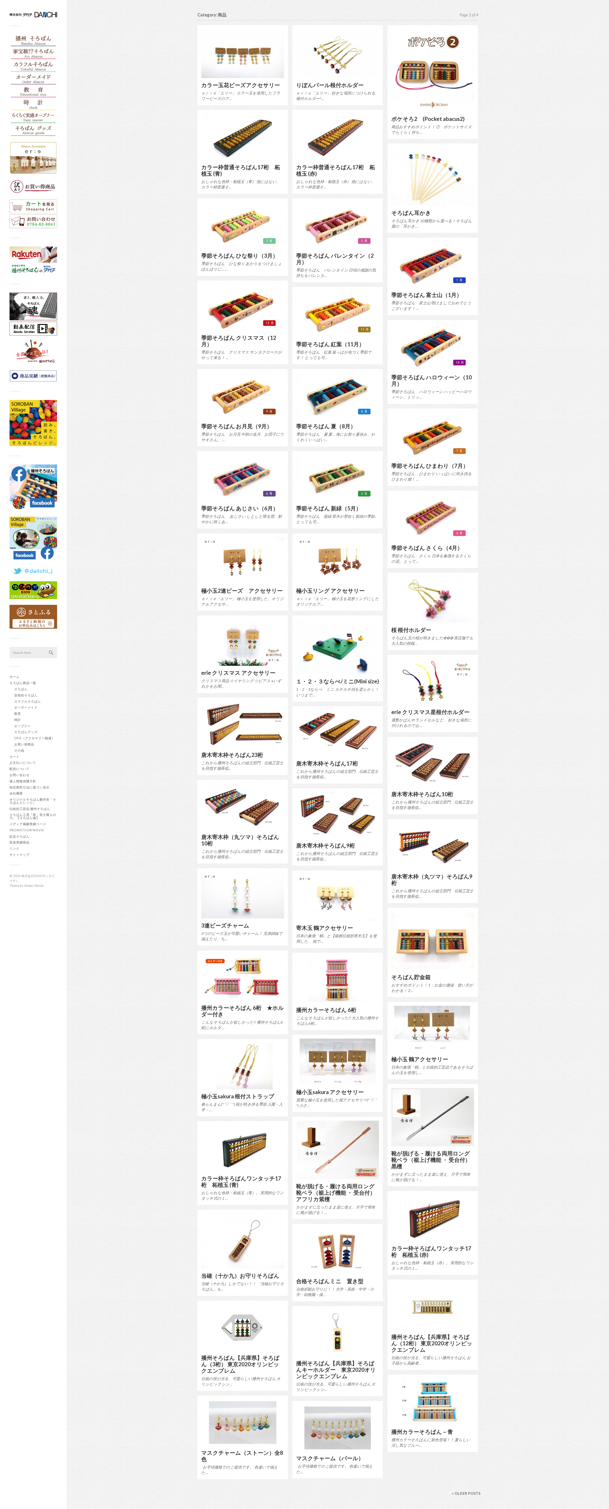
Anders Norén (34, 886)
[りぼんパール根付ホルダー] (337, 53)
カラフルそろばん (27, 701)
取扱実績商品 (19, 842)
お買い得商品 (24, 744)
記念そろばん (19, 836)
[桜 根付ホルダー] (432, 600)
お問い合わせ (19, 775)
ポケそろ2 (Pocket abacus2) (428, 119)
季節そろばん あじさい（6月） (239, 508)
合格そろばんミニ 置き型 (329, 1281)
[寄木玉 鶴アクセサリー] (337, 897)
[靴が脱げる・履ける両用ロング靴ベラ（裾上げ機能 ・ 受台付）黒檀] (432, 1117)
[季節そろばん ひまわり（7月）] (432, 435)
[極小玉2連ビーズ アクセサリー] (242, 560)
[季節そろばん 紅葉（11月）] (337, 314)
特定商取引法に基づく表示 (29, 787)
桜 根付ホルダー (411, 630)
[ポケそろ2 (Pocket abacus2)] (432, 70)
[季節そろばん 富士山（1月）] (432, 265)
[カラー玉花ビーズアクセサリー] (242, 53)
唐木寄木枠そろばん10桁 (422, 794)
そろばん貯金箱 (411, 977)
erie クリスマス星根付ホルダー (430, 712)
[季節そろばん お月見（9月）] (242, 396)
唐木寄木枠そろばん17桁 (327, 763)
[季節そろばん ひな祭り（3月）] (242, 225)
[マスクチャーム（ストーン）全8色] (242, 1422)
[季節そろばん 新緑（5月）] (337, 478)
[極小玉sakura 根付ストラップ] (242, 1066)
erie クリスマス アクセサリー (238, 673)
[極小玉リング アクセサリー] (337, 560)
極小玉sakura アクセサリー (330, 1092)
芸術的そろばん (26, 695)
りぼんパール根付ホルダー (330, 85)
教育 (17, 713)
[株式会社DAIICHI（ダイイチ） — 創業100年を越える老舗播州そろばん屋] (33, 14)
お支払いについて (23, 762)
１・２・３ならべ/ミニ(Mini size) (337, 681)
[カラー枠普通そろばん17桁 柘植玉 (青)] (242, 137)
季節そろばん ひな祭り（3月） (239, 255)
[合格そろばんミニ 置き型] (337, 1251)
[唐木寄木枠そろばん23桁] (242, 724)
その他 (19, 750)
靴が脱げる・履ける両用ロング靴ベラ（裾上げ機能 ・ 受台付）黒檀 (431, 1159)
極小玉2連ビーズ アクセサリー (242, 590)
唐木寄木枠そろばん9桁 (325, 845)
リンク (15, 848)
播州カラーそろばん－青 (422, 1432)
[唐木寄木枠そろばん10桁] (432, 764)
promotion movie (28, 830)
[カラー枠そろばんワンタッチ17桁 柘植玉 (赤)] (432, 1218)
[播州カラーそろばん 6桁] (337, 980)
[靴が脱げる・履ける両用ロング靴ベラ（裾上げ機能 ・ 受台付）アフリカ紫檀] (337, 1150)
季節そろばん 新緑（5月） (328, 508)
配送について (19, 769)
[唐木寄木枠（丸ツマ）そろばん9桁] (432, 846)
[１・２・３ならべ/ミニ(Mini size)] (337, 647)
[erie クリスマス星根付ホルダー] (432, 682)
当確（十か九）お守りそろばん (240, 1275)
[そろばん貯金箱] (432, 941)
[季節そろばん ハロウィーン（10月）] (432, 347)
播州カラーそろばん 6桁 (326, 1010)
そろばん (21, 689)
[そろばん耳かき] (432, 176)
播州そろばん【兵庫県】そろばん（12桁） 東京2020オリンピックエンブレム (431, 1343)
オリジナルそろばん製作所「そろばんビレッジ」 (33, 801)
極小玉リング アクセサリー (330, 590)
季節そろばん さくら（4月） (427, 548)
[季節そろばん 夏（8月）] (337, 396)
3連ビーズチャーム (225, 925)
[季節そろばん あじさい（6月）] (242, 478)
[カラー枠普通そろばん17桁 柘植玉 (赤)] (337, 137)
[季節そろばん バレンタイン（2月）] (337, 225)
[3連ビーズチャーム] (242, 895)
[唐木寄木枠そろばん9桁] (337, 815)
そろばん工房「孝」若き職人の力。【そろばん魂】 (33, 816)
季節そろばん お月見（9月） (236, 426)
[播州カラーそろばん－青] (432, 1401)
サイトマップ (19, 855)
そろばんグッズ (26, 732)
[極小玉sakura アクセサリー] (337, 1062)
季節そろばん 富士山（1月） (426, 295)
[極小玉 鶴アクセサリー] (432, 1029)
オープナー (22, 726)
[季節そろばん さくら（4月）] (432, 517)
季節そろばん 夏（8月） (326, 426)
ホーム (15, 677)
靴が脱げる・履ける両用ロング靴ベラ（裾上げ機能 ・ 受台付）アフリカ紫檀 (335, 1192)
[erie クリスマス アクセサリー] (242, 642)
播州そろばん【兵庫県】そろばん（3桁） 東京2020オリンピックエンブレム (240, 1364)
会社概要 (16, 793)
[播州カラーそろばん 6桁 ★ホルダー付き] (242, 977)
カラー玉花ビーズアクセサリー (240, 85)
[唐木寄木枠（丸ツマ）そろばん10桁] (242, 807)
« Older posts (466, 1493)
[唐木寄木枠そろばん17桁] (337, 733)
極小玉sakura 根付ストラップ (237, 1096)
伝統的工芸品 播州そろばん (30, 809)
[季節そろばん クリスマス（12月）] (242, 307)
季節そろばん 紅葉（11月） (330, 344)
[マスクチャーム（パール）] (337, 1428)
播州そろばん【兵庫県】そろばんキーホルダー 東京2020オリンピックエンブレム (336, 1369)
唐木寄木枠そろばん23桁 (232, 755)
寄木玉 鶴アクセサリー (324, 928)
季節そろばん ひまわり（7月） (429, 466)
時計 (17, 720)
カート (15, 757)
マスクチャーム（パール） (330, 1458)
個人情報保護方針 (23, 781)
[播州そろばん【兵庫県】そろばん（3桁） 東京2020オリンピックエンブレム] (242, 1327)
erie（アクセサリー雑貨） (34, 738)
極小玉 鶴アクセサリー (419, 1059)
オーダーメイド (26, 707)
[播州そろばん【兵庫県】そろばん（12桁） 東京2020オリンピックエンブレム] (432, 1306)
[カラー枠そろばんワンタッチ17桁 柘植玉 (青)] (242, 1148)
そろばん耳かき (411, 213)
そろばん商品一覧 (23, 683)
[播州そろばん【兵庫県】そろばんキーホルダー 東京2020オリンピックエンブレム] (337, 1333)
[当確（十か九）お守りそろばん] (242, 1241)
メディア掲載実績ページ (28, 824)
